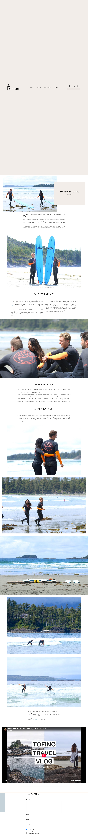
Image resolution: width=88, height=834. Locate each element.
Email (27, 819)
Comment (28, 799)
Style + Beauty (47, 87)
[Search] (79, 89)
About (56, 87)
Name (28, 814)
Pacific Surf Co (14, 305)
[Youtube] (77, 86)
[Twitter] (74, 86)
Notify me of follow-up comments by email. (36, 831)
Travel (31, 87)
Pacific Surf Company (31, 414)
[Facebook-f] (72, 86)
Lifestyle (39, 87)
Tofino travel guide (35, 719)
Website (28, 824)
